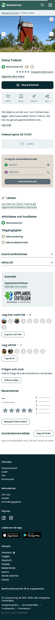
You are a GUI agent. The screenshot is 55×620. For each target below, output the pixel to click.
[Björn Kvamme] (23, 351)
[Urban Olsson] (10, 351)
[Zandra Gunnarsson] (49, 321)
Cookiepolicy (9, 608)
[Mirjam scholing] (42, 321)
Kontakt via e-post (16, 286)
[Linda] (4, 351)
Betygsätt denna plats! (42, 72)
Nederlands (8, 568)
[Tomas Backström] (17, 321)
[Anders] (10, 321)
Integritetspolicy (10, 604)
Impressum (25, 608)
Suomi (5, 572)
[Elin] (29, 351)
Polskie (6, 564)
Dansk (5, 579)
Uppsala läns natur (13, 76)
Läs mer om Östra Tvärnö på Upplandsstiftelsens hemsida (19, 205)
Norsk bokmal (10, 575)
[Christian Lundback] (23, 321)
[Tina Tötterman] (29, 321)
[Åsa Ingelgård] (17, 351)
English (6, 556)
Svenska (7, 552)
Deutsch (7, 560)
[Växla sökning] (42, 5)
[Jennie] (42, 351)
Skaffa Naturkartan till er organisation (23, 588)
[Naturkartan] (11, 5)
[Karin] (36, 351)
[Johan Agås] (4, 321)
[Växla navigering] (50, 5)
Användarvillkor (30, 604)
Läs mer (6, 125)
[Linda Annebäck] (36, 321)
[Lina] (4, 327)
